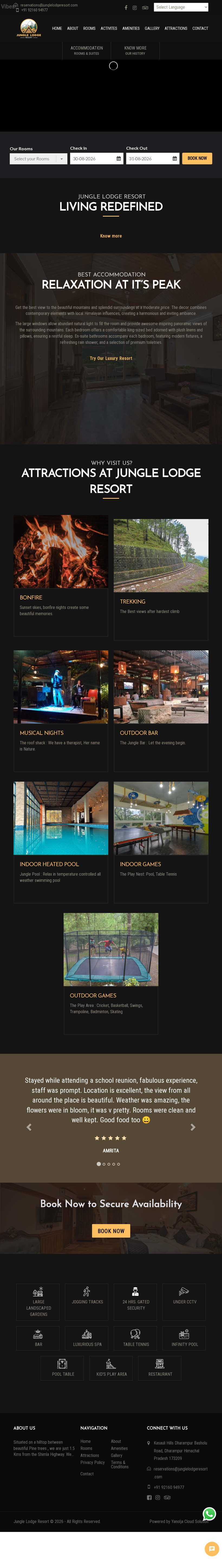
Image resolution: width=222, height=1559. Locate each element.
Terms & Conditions (120, 1464)
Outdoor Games (93, 996)
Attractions (176, 28)
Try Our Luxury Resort (111, 358)
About (72, 28)
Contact (200, 28)
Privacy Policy (92, 1462)
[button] (28, 1117)
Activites (109, 28)
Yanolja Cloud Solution (189, 1521)
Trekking (132, 602)
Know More (135, 50)
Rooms (89, 28)
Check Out (137, 148)
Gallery (152, 28)
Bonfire (31, 598)
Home (57, 28)
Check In (78, 148)
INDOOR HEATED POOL (49, 864)
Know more (111, 236)
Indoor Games (140, 864)
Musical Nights (41, 733)
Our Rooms (21, 148)
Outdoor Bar (139, 733)
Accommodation (87, 50)
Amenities (131, 28)
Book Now (197, 158)
